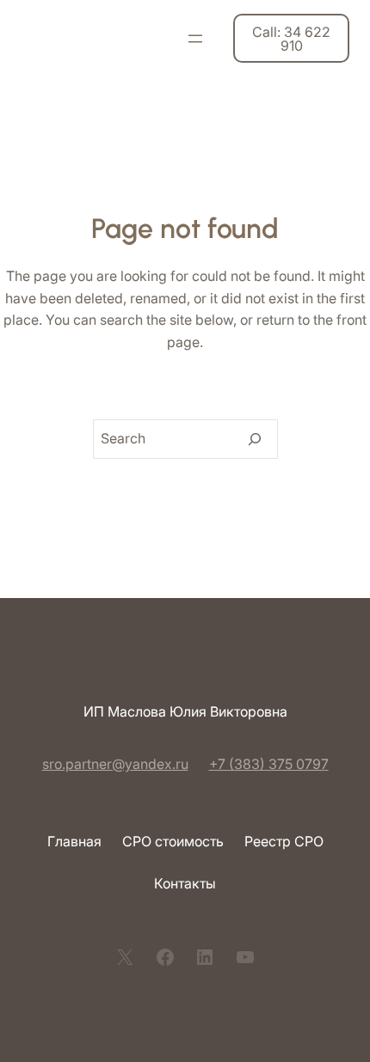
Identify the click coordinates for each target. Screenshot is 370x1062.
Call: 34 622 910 (291, 38)
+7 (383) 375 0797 (269, 763)
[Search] (255, 439)
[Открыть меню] (195, 38)
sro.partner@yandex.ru (115, 763)
